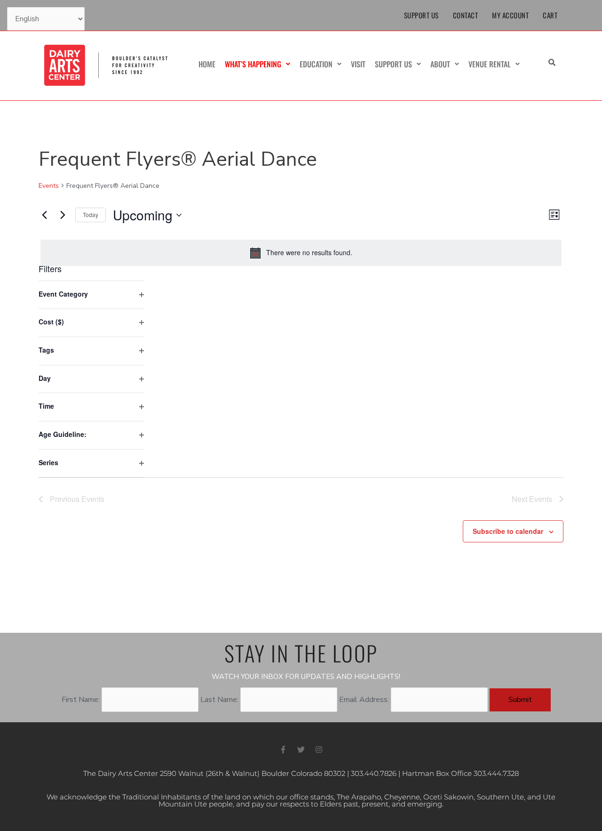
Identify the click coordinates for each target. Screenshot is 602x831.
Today (90, 214)
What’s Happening (253, 64)
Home (206, 64)
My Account (510, 15)
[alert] (301, 253)
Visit (358, 64)
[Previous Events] (44, 215)
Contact (465, 15)
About (440, 64)
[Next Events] (62, 215)
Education (316, 64)
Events (49, 185)
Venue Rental (489, 64)
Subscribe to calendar (508, 531)
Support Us (421, 15)
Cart (550, 15)
